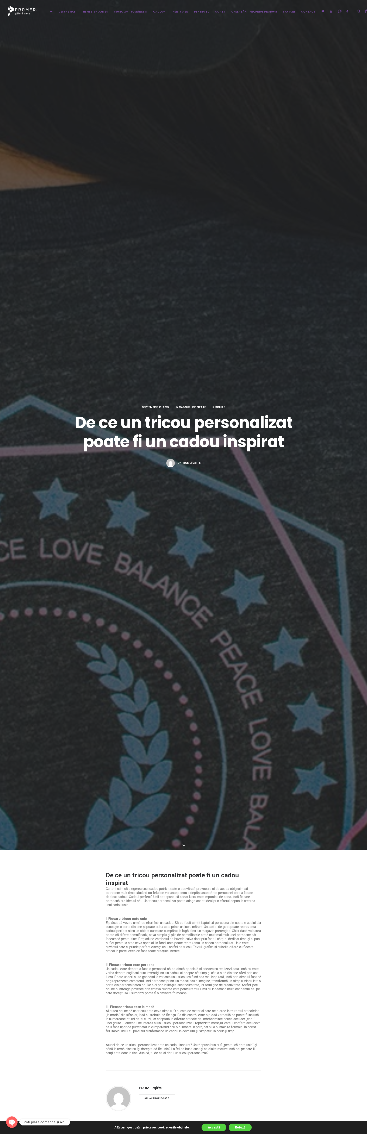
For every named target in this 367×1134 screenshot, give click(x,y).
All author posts (156, 1098)
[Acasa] (51, 11)
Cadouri (160, 11)
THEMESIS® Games (94, 11)
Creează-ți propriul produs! (254, 11)
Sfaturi (289, 11)
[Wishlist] (323, 11)
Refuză (240, 1127)
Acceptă (214, 1127)
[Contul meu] (329, 11)
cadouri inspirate (192, 407)
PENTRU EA (180, 11)
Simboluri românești (130, 11)
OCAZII (220, 11)
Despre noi (66, 11)
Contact (308, 11)
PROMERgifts (191, 463)
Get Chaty (12, 1129)
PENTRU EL (201, 11)
